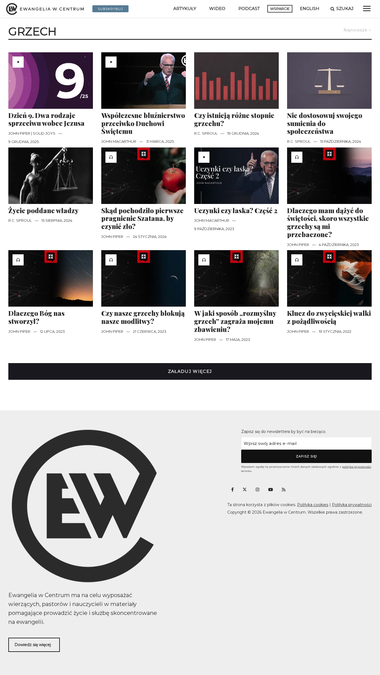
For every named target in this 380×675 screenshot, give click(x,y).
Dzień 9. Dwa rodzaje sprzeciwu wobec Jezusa (46, 119)
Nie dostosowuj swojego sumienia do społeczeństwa (324, 123)
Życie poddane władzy (43, 210)
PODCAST (249, 8)
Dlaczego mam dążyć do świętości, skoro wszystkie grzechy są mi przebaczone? (328, 222)
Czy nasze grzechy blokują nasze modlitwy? (143, 317)
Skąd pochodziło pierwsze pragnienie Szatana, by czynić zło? (142, 218)
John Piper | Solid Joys (31, 133)
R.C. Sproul (206, 133)
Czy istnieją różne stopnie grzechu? (234, 119)
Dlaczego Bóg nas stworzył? (36, 317)
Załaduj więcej (190, 371)
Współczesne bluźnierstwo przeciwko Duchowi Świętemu (143, 123)
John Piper (112, 236)
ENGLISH (309, 8)
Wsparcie (280, 8)
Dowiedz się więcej (32, 644)
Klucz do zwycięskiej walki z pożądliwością (329, 317)
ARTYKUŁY (184, 8)
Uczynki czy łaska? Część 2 (235, 210)
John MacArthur (118, 141)
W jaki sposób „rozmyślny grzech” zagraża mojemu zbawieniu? (235, 321)
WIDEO (217, 8)
